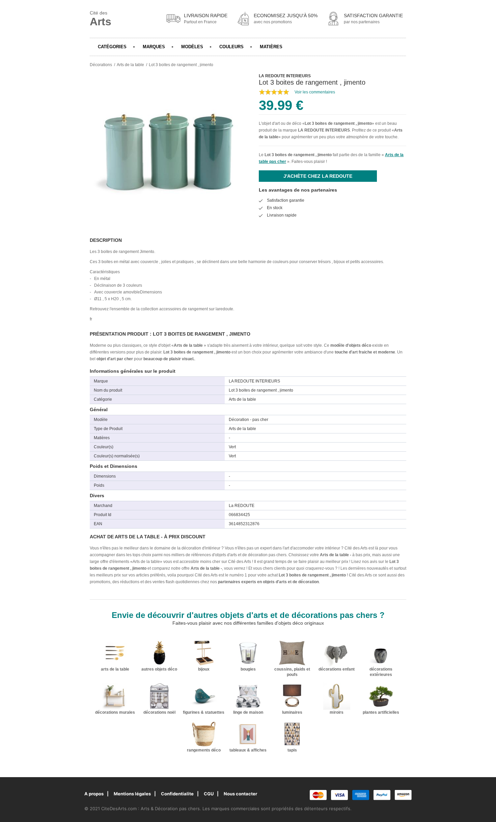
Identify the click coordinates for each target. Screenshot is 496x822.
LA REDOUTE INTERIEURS (324, 130)
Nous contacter (240, 793)
